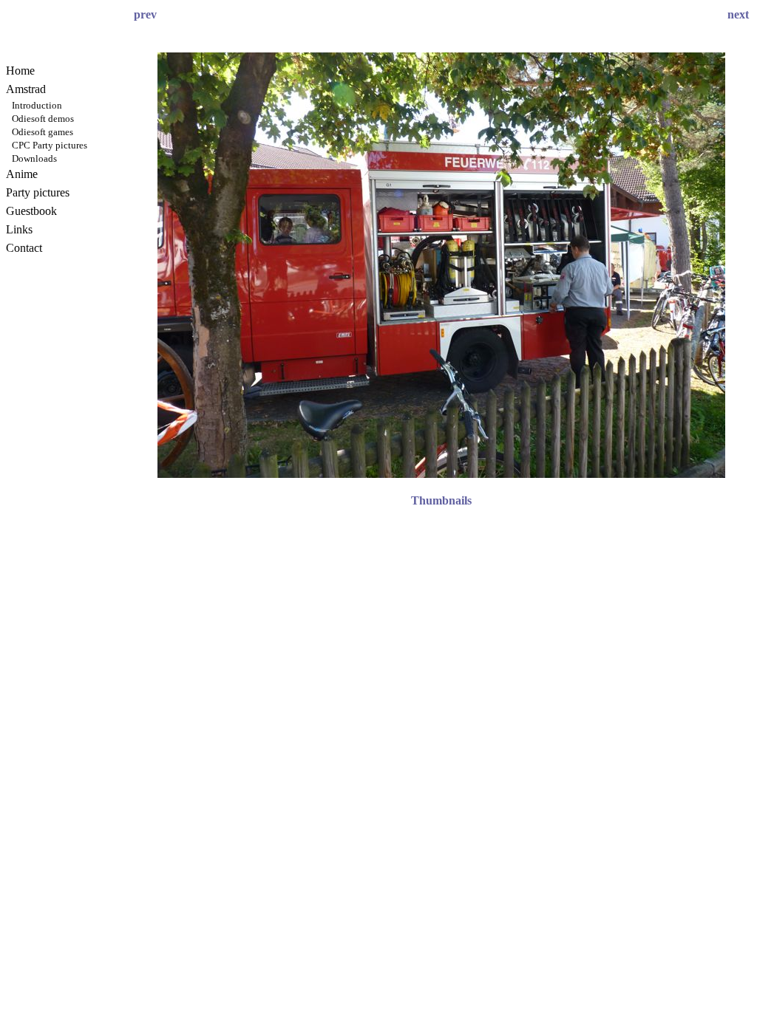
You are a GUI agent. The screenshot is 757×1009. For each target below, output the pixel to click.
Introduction (37, 105)
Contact (24, 248)
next (738, 14)
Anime (22, 174)
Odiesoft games (42, 131)
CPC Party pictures (49, 145)
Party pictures (37, 192)
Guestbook (31, 211)
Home (20, 70)
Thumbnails (441, 500)
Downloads (34, 158)
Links (19, 229)
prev (145, 14)
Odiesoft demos (43, 118)
